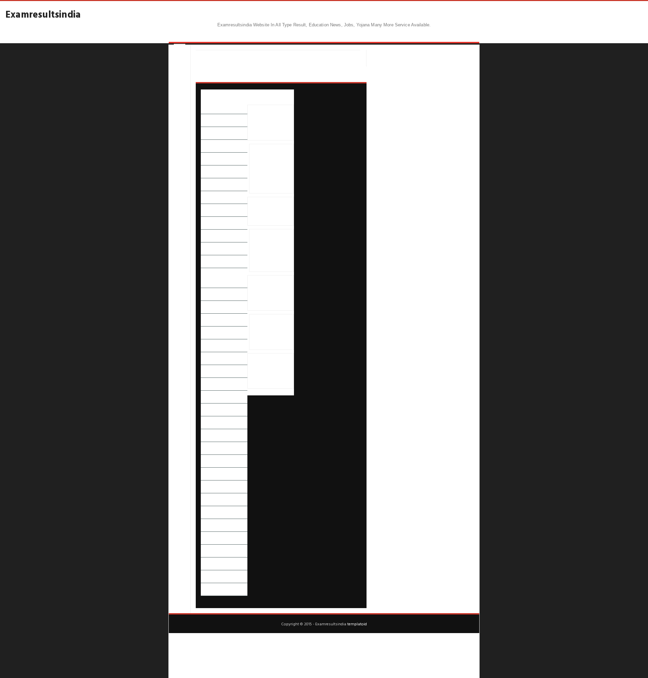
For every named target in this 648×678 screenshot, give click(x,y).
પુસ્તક (206, 409)
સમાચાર (208, 550)
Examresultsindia (43, 14)
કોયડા (206, 235)
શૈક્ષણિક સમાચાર (215, 538)
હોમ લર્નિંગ (210, 589)
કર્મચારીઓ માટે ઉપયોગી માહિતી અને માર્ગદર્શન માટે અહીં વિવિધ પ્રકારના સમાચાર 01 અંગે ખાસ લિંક (270, 293)
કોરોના (206, 248)
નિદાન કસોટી (212, 345)
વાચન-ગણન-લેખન (218, 486)
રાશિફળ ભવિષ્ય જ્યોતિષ (222, 461)
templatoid (357, 624)
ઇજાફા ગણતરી (213, 184)
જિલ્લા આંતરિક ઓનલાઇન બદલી (224, 278)
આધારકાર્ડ (210, 146)
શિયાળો (207, 525)
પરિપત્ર (206, 396)
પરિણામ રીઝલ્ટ (214, 384)
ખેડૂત (205, 261)
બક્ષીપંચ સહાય (213, 422)
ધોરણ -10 (209, 319)
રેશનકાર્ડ (208, 473)
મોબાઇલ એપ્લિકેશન (219, 448)
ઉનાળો (207, 197)
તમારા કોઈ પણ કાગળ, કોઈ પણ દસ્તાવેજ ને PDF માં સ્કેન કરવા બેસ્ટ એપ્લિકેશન (270, 371)
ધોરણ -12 (209, 332)
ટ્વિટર (205, 294)
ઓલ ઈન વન (212, 223)
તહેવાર (207, 307)
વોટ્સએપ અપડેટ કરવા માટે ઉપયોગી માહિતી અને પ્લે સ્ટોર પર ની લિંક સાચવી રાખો (269, 122)
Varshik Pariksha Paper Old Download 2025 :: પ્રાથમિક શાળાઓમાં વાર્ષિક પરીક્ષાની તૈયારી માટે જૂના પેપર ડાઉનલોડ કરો (271, 250)
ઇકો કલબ (209, 171)
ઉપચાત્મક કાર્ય (213, 210)
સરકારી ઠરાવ (213, 563)
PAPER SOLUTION (218, 107)
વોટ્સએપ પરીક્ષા (215, 512)
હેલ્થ (205, 576)
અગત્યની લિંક (213, 120)
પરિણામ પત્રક (212, 371)
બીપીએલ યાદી (213, 435)
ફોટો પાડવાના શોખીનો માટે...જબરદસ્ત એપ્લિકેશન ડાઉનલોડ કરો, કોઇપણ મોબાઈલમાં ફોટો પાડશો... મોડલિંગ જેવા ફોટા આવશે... (271, 169)
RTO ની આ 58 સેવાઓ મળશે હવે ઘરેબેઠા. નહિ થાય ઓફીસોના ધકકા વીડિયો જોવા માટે (269, 332)
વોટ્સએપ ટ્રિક (213, 499)
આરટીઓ (209, 158)
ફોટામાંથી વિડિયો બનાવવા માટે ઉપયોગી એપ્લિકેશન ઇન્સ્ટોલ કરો (270, 211)
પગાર (205, 358)
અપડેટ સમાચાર (214, 133)
